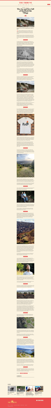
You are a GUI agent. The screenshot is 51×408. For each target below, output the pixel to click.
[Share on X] (20, 373)
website (30, 95)
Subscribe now (25, 107)
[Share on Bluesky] (25, 373)
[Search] (30, 4)
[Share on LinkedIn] (23, 373)
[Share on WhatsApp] (24, 373)
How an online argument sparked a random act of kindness (20, 393)
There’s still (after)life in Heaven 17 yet (11, 393)
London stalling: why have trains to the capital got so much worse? (38, 393)
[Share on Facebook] (21, 373)
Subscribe (49, 4)
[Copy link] (27, 373)
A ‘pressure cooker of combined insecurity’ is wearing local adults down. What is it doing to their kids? (30, 393)
